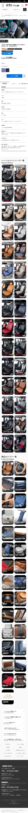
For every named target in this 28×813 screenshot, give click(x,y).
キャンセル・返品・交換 (8, 753)
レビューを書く (7, 53)
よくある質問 (8, 750)
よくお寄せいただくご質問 (8, 768)
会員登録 (20, 747)
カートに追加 (14, 76)
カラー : (3, 63)
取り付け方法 (8, 744)
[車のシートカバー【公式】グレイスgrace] (12, 5)
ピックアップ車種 (7, 13)
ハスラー (16, 13)
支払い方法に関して (7, 756)
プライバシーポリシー (20, 756)
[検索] (25, 9)
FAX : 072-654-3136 (9, 787)
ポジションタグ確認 (20, 744)
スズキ (12, 13)
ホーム (2, 14)
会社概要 (7, 747)
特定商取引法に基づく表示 (20, 750)
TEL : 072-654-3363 (9, 770)
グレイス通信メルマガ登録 (20, 753)
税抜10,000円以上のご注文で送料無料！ (12, 1)
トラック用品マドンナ (14, 803)
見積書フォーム (5, 785)
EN (26, 1)
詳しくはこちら (4, 149)
